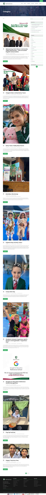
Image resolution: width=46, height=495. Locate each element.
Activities (40, 3)
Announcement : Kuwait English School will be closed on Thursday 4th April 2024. (37, 27)
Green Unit (7, 196)
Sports (32, 59)
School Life (32, 3)
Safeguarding (19, 196)
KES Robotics (32, 48)
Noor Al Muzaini (13, 53)
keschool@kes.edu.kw (5, 486)
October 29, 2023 (8, 343)
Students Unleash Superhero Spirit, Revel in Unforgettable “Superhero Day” (17, 340)
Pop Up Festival (10, 432)
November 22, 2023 (8, 293)
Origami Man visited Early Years (16, 93)
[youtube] (41, 492)
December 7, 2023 (8, 147)
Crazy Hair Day (10, 292)
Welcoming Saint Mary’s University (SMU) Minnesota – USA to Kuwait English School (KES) (17, 50)
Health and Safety (33, 42)
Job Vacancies (36, 486)
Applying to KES (36, 480)
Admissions (36, 3)
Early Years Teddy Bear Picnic (15, 145)
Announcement (33, 28)
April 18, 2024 (7, 53)
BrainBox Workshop (12, 194)
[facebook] (39, 492)
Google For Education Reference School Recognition (16, 382)
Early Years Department (16, 480)
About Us (25, 3)
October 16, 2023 (8, 384)
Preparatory (20, 94)
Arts (31, 37)
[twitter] (40, 492)
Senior (20, 385)
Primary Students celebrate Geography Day (36, 30)
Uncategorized (33, 61)
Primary (16, 196)
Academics (28, 3)
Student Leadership (26, 480)
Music (32, 51)
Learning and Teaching (33, 50)
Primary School (15, 481)
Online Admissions (36, 481)
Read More (5, 61)
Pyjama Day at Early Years (14, 242)
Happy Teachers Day (12, 460)
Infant (12, 385)
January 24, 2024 (8, 94)
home (17, 94)
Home (22, 3)
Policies (14, 486)
